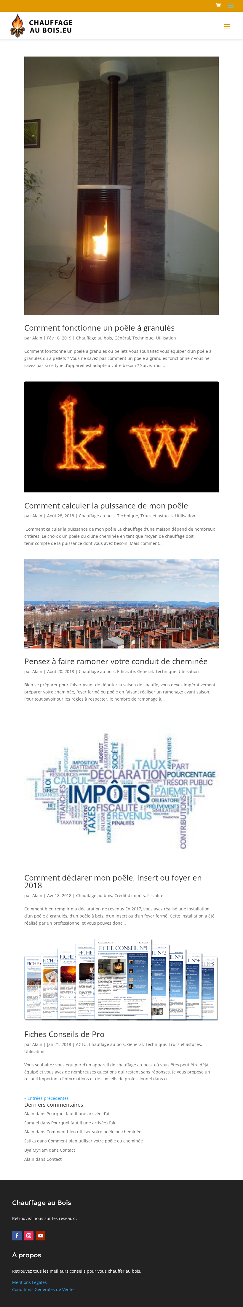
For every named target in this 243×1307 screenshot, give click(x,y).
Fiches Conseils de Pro (64, 1034)
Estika (30, 1141)
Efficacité (126, 671)
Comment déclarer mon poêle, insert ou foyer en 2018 (113, 881)
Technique (143, 338)
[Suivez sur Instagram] (28, 1235)
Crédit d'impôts (129, 895)
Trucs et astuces (156, 516)
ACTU (81, 1044)
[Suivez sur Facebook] (17, 1235)
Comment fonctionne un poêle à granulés (99, 327)
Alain (37, 338)
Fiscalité (155, 895)
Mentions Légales (29, 1282)
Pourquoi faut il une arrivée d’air (79, 1113)
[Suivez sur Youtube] (40, 1235)
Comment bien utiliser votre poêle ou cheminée (94, 1131)
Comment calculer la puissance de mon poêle (106, 505)
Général (122, 338)
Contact (67, 1150)
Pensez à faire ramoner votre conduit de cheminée (116, 661)
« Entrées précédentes (46, 1098)
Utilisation (166, 338)
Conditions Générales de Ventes (44, 1289)
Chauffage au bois (94, 338)
